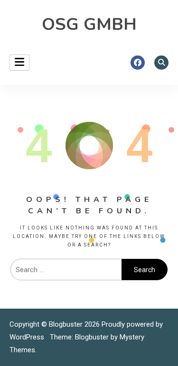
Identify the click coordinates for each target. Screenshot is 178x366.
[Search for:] (66, 269)
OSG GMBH (89, 24)
